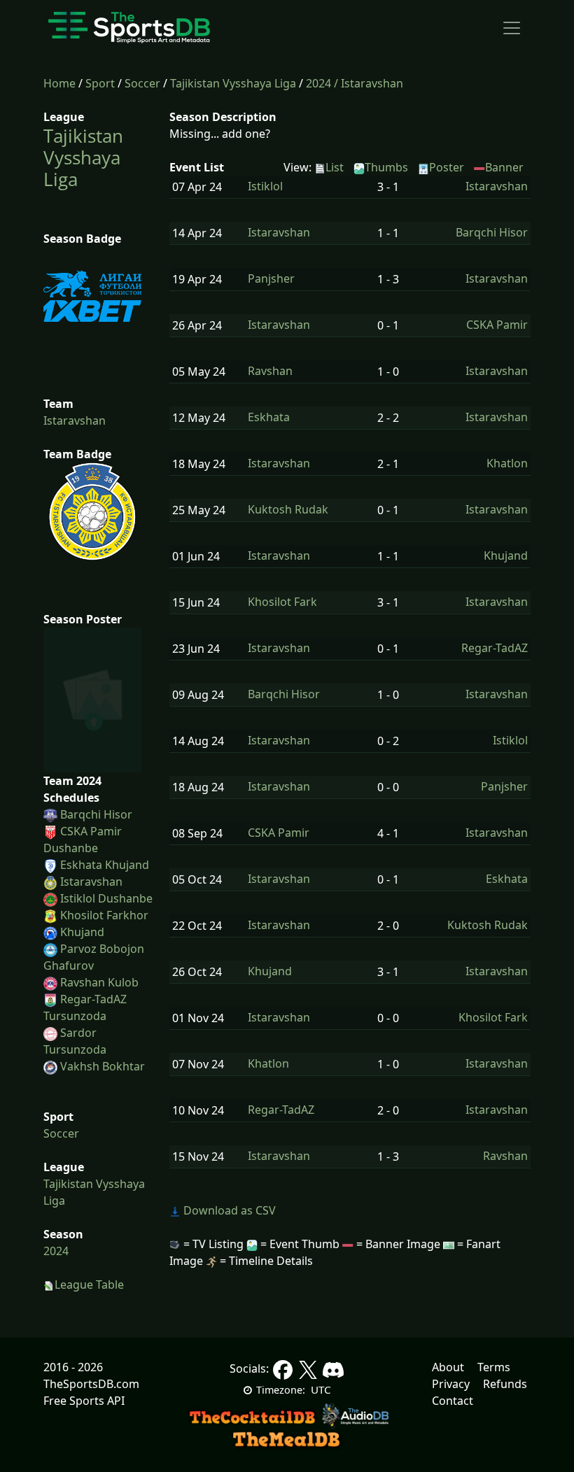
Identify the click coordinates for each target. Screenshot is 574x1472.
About (448, 1367)
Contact (452, 1400)
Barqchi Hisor (96, 814)
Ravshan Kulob (99, 982)
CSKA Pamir (497, 325)
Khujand (82, 932)
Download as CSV (228, 1210)
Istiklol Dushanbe (106, 898)
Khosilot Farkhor (104, 915)
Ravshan (270, 371)
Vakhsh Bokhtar (102, 1066)
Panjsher (271, 278)
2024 (318, 83)
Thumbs (386, 167)
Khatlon (507, 463)
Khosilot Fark (282, 602)
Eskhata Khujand (104, 864)
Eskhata (269, 417)
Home (59, 83)
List (335, 167)
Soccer (142, 83)
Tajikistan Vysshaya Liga (233, 83)
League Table (89, 1284)
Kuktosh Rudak (288, 509)
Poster (446, 167)
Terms (493, 1367)
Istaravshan (74, 420)
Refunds (505, 1384)
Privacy (451, 1384)
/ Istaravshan (368, 83)
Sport (100, 83)
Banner (504, 167)
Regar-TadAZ (494, 648)
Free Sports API (84, 1400)
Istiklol (265, 186)
